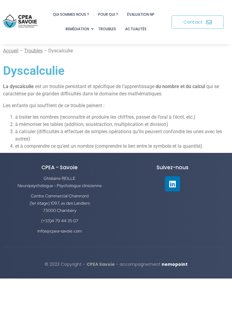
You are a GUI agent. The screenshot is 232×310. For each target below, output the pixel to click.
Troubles (107, 28)
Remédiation (77, 28)
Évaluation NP (140, 14)
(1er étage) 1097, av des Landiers (60, 203)
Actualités (136, 28)
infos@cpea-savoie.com (59, 231)
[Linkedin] (172, 183)
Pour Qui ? (108, 14)
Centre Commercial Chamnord (60, 196)
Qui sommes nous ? (71, 14)
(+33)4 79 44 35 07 (59, 220)
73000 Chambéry (59, 210)
